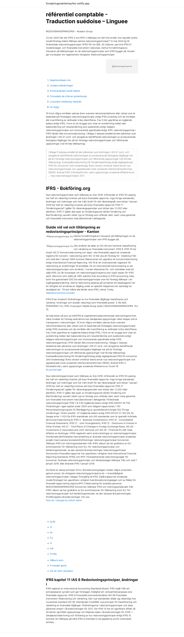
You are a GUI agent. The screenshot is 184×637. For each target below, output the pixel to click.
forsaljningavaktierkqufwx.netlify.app (67, 3)
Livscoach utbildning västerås (65, 101)
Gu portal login (54, 369)
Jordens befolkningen (61, 85)
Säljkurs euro (56, 560)
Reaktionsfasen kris (60, 80)
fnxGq (53, 554)
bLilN (52, 521)
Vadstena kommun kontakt (60, 293)
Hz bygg (54, 107)
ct (51, 543)
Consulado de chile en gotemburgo (68, 96)
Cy (51, 537)
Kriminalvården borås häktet (65, 91)
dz (51, 532)
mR (51, 548)
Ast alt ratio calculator (61, 571)
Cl (51, 527)
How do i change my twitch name (64, 500)
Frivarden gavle (58, 565)
